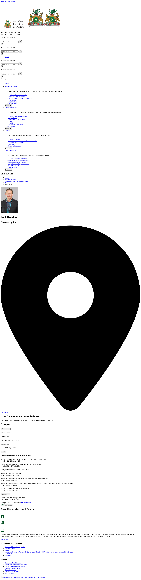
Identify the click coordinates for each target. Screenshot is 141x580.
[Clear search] (20, 41)
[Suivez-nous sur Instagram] (2, 514)
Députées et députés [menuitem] (11, 86)
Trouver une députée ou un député (15, 566)
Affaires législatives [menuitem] (10, 107)
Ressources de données (12, 571)
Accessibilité (8, 554)
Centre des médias (10, 570)
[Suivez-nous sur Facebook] (2, 518)
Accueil (7, 178)
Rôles (3, 451)
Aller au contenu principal (8, 1)
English (7, 57)
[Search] (2, 44)
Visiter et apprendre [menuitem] (10, 150)
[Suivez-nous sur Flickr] (2, 527)
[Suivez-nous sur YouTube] (2, 531)
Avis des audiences (10, 573)
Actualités (8, 555)
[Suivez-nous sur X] (2, 520)
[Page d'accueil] (31, 31)
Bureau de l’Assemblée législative (15, 547)
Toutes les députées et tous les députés (16, 181)
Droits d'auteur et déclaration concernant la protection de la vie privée (24, 577)
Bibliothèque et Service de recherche (16, 564)
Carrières (7, 550)
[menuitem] (18, 95)
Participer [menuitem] (7, 130)
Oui (24, 502)
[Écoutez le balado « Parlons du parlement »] (2, 526)
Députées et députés (11, 179)
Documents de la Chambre (13, 563)
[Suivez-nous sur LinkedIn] (2, 523)
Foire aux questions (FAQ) (13, 568)
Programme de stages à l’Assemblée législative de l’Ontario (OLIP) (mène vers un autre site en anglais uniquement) (39, 552)
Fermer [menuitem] (7, 105)
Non (29, 502)
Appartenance (5, 494)
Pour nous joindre (10, 548)
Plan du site (4, 539)
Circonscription (6, 429)
